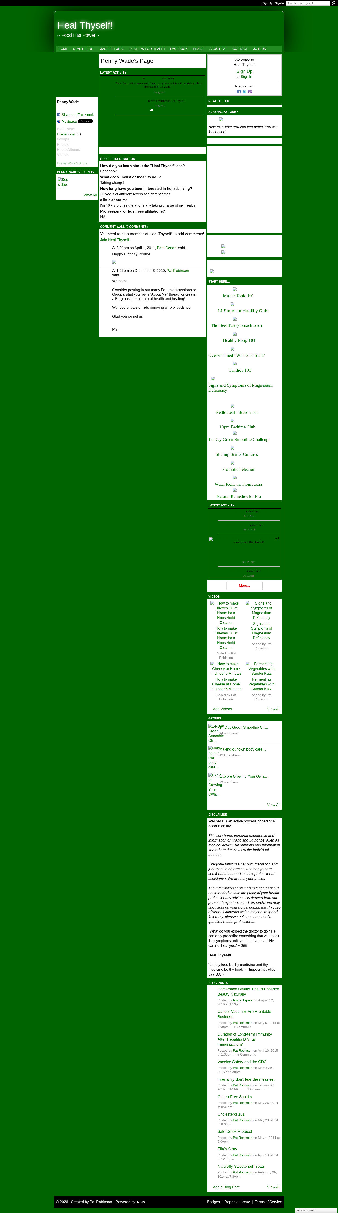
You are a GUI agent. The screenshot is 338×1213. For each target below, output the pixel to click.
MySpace (69, 121)
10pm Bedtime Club (237, 427)
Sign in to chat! (306, 1210)
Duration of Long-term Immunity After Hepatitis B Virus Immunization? (245, 1039)
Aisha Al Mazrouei (250, 538)
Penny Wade (127, 78)
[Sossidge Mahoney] (63, 182)
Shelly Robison (237, 571)
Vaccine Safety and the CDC (242, 1061)
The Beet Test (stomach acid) (236, 325)
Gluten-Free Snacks (235, 1096)
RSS (102, 151)
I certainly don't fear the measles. (246, 1079)
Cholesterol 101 (231, 1114)
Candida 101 (240, 370)
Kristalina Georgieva (237, 525)
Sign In (279, 3)
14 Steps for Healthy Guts (243, 310)
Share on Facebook (78, 115)
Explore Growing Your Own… (243, 776)
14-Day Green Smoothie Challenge (239, 439)
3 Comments (256, 1089)
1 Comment (242, 1027)
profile (263, 511)
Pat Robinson (178, 271)
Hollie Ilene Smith (228, 538)
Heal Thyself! (85, 25)
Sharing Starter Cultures (237, 454)
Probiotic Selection (238, 469)
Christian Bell (237, 511)
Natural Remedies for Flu (239, 496)
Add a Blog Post (226, 1187)
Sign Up (267, 3)
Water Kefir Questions (187, 78)
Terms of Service (268, 1202)
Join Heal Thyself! (115, 240)
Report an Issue (237, 1202)
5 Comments (246, 1054)
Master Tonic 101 (238, 295)
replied (138, 78)
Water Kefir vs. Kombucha (238, 484)
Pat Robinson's (153, 78)
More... (244, 586)
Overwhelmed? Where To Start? (236, 355)
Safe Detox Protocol (235, 1131)
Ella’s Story (227, 1149)
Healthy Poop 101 (239, 340)
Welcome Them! (161, 110)
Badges (213, 1202)
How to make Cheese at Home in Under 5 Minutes (226, 684)
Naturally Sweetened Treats (241, 1166)
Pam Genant (167, 248)
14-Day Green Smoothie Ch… (243, 727)
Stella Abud (268, 538)
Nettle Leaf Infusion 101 (237, 412)
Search (333, 3)
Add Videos (222, 709)
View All (90, 195)
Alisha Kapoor (243, 1000)
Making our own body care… (242, 749)
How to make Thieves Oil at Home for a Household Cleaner (226, 637)
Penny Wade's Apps (72, 163)
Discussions (66, 134)
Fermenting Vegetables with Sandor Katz (262, 684)
